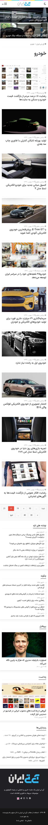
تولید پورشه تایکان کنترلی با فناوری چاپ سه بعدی (25, 142)
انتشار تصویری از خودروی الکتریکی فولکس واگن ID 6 (24, 405)
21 (4, 508)
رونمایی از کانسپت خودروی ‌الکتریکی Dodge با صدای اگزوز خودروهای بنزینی (25, 18)
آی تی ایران (40, 44)
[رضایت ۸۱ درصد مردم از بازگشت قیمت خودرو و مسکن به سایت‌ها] (24, 77)
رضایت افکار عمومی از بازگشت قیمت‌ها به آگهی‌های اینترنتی (25, 494)
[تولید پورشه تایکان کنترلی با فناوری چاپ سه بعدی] (24, 121)
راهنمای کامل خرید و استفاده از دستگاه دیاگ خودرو (26, 35)
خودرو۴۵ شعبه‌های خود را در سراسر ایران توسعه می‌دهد (25, 275)
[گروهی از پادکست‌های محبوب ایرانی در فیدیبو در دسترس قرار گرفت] (24, 695)
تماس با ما (20, 820)
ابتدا (43, 508)
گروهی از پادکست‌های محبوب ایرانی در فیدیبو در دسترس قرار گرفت (24, 712)
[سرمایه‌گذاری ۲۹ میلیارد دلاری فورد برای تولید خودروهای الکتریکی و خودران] (24, 299)
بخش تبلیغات (40, 271)
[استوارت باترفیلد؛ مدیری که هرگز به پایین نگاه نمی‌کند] (24, 644)
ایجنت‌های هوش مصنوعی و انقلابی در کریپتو (28, 735)
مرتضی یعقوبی (39, 137)
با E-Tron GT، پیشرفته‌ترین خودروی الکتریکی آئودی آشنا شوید (27, 231)
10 (30, 508)
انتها (11, 515)
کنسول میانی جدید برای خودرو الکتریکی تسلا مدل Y (26, 186)
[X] (26, 798)
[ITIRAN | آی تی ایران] (23, 4)
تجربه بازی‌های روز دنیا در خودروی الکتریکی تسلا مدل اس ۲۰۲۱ (28, 450)
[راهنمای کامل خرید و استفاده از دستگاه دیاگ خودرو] (24, 30)
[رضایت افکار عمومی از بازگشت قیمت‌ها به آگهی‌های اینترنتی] (24, 473)
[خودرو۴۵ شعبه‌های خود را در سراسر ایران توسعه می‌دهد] (24, 255)
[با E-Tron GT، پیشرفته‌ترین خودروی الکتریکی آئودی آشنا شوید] (24, 210)
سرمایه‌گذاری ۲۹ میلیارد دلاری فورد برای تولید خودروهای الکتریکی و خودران (26, 320)
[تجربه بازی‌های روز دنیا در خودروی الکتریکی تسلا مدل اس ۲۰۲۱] (24, 429)
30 (31, 515)
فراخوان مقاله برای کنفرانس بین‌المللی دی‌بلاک (28, 743)
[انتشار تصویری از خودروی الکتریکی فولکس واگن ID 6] (24, 384)
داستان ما (28, 820)
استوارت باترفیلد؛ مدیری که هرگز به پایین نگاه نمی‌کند (26, 661)
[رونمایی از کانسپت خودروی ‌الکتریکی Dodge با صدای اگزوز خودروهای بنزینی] (24, 15)
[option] (24, 23)
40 (25, 515)
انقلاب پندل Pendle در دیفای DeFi (31, 752)
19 (18, 508)
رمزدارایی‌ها (41, 727)
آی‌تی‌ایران (41, 93)
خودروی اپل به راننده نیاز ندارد (31, 363)
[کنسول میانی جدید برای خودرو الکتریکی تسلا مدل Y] (24, 166)
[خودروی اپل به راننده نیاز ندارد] (24, 343)
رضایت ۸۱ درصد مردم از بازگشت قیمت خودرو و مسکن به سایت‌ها (26, 97)
